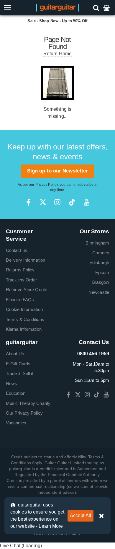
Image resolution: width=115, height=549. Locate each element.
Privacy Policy (46, 185)
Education (15, 393)
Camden (100, 252)
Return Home (57, 53)
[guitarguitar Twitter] (42, 202)
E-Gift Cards (18, 363)
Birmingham (97, 242)
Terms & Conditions (25, 319)
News (11, 383)
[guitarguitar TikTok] (72, 202)
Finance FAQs (20, 299)
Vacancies (16, 422)
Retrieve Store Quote (26, 289)
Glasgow (100, 282)
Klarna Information (24, 329)
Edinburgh (99, 262)
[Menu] (16, 7)
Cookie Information (24, 309)
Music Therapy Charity (28, 403)
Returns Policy (20, 269)
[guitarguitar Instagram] (57, 202)
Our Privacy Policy (24, 413)
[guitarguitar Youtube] (86, 202)
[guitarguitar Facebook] (28, 202)
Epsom (102, 272)
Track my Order (21, 279)
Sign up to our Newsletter (57, 171)
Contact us (16, 250)
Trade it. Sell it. (20, 373)
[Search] (97, 7)
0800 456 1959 (93, 353)
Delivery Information (25, 260)
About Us (15, 353)
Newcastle (98, 292)
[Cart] (107, 7)
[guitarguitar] (57, 7)
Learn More (51, 526)
